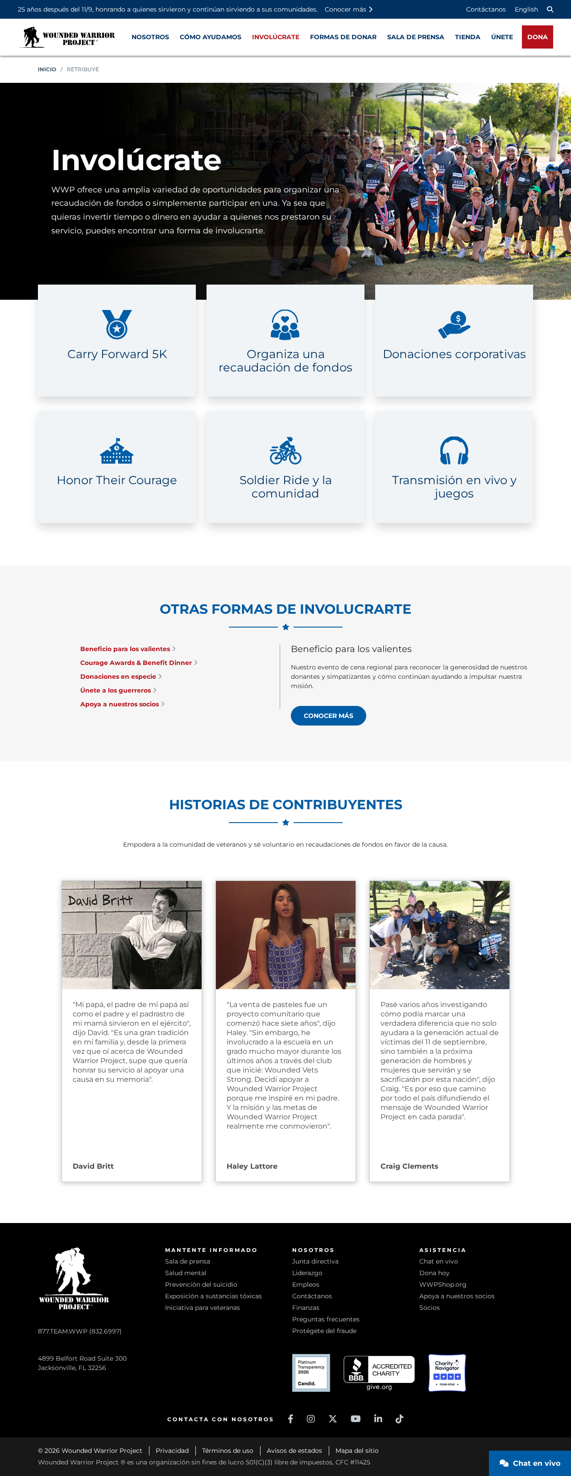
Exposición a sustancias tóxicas (213, 1296)
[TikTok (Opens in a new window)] (400, 1419)
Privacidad (172, 1451)
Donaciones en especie (119, 677)
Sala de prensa (187, 1261)
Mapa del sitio (357, 1451)
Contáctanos (486, 9)
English (526, 9)
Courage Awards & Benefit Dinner (137, 663)
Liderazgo (307, 1273)
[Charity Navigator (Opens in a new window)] (447, 1373)
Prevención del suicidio (201, 1284)
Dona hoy (434, 1273)
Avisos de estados (294, 1451)
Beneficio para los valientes (126, 649)
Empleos (305, 1284)
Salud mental (186, 1273)
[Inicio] (67, 37)
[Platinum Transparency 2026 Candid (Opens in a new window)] (311, 1373)
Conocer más (328, 716)
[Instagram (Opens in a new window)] (311, 1419)
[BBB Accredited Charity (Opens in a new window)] (379, 1373)
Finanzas (305, 1308)
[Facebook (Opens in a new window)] (291, 1419)
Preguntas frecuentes (326, 1319)
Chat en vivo (438, 1261)
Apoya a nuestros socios (120, 704)
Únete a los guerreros (116, 690)
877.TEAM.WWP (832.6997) (80, 1331)
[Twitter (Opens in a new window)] (332, 1419)
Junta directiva (315, 1261)
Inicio (47, 69)
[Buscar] (550, 9)
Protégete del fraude (324, 1331)
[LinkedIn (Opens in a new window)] (378, 1419)
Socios (429, 1308)
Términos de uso (227, 1451)
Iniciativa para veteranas (202, 1308)
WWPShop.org (443, 1284)
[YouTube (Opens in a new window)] (356, 1419)
